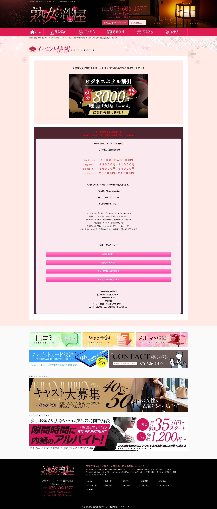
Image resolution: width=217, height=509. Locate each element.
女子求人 (90, 489)
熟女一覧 (108, 481)
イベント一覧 (92, 485)
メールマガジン (165, 485)
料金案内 (162, 481)
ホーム (89, 481)
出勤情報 (144, 481)
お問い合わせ (146, 485)
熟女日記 (108, 485)
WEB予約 (126, 485)
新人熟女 (126, 481)
